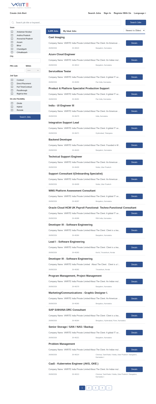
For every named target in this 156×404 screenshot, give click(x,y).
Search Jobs (94, 13)
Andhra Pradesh (23, 35)
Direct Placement (24, 84)
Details (134, 43)
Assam (19, 42)
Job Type (14, 76)
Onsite (19, 103)
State (12, 27)
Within (28, 66)
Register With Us (122, 13)
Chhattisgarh (22, 52)
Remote (20, 110)
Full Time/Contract (24, 87)
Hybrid (19, 107)
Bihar (19, 46)
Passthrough (22, 90)
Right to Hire (22, 94)
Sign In (107, 13)
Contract (20, 80)
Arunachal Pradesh (25, 39)
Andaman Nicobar (24, 32)
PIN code (14, 66)
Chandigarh (22, 49)
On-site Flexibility (17, 99)
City (11, 56)
